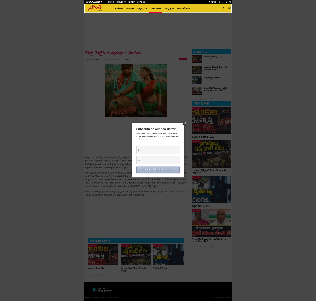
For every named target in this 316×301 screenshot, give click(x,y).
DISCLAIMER (131, 2)
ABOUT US (111, 2)
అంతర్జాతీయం (183, 8)
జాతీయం (119, 8)
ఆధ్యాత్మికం (169, 8)
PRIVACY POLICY (121, 2)
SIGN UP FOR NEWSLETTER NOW (158, 169)
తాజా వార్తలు (155, 8)
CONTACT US (141, 2)
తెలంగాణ (130, 8)
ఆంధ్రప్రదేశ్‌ (142, 8)
